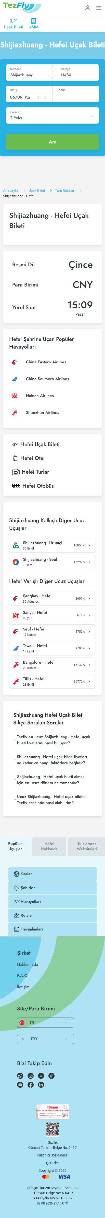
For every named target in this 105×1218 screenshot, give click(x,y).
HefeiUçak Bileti (40, 444)
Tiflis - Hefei (33, 679)
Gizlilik (53, 1142)
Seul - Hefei (33, 629)
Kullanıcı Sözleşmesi (52, 1155)
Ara (53, 142)
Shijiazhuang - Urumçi (42, 542)
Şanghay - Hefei (37, 596)
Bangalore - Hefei (39, 662)
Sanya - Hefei (35, 612)
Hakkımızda (27, 964)
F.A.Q (22, 975)
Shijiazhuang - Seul (40, 559)
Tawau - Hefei (35, 645)
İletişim (23, 987)
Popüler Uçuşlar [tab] (15, 846)
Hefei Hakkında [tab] (49, 846)
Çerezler (52, 1163)
